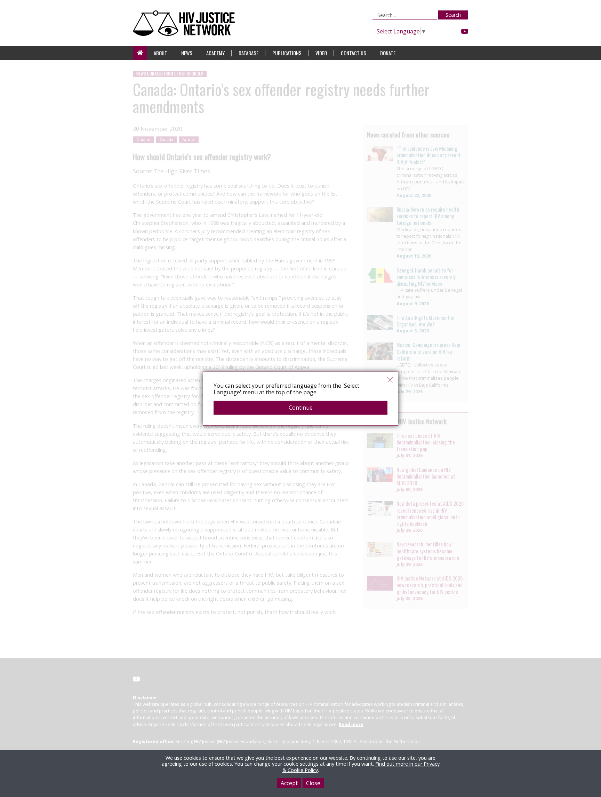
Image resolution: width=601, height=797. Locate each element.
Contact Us (353, 53)
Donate (387, 53)
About (160, 53)
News (186, 53)
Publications (287, 53)
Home (140, 53)
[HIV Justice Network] (185, 23)
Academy (215, 53)
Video (321, 53)
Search (453, 14)
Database (248, 53)
